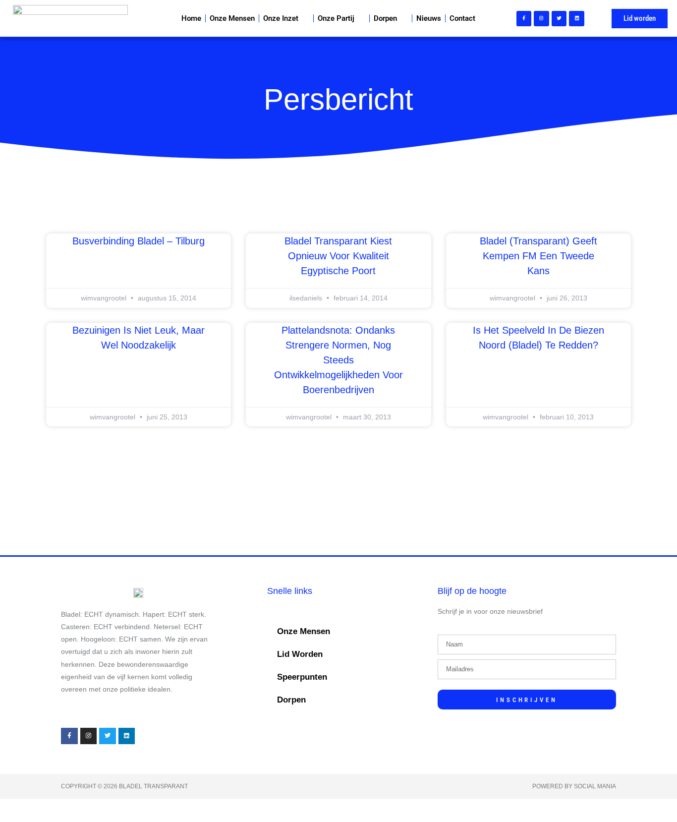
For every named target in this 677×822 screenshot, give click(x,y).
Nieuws (428, 18)
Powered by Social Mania (574, 786)
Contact (462, 18)
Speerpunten (302, 677)
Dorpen (385, 18)
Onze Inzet (280, 18)
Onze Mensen (232, 18)
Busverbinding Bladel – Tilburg (138, 240)
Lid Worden (300, 654)
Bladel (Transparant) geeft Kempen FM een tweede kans (538, 255)
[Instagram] (541, 18)
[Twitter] (559, 18)
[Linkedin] (576, 18)
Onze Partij (336, 18)
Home (191, 18)
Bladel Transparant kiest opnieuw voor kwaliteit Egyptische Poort (338, 255)
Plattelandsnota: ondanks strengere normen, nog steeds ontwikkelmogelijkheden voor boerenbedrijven (338, 360)
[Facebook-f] (524, 18)
